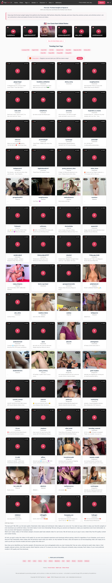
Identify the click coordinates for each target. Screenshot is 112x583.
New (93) (68, 50)
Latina (34, 561)
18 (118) (51, 50)
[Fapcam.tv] (6, 2)
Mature (50, 561)
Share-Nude (65, 567)
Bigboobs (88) (77, 50)
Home (16, 2)
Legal (48, 577)
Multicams (58, 2)
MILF (29, 561)
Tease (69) (51, 53)
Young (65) (68, 53)
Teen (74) (43, 53)
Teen (45, 561)
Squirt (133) (35, 50)
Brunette (80, 561)
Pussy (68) (59, 53)
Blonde (73, 561)
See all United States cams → (56, 41)
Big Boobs (57, 561)
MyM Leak (58, 567)
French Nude (51, 567)
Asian (24, 561)
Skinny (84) (87, 50)
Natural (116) (60, 50)
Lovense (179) (25, 50)
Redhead (87, 561)
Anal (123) (43, 50)
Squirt (68, 561)
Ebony (40, 561)
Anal (63, 561)
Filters (21, 2)
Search (102, 2)
